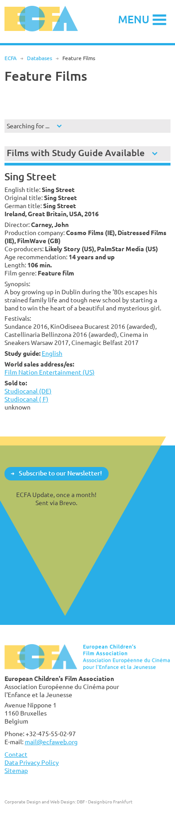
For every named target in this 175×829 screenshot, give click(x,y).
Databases (39, 58)
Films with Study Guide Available (75, 152)
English (52, 353)
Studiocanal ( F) (26, 399)
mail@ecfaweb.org (51, 742)
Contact (15, 754)
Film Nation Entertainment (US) (49, 372)
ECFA (10, 58)
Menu (133, 19)
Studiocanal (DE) (28, 391)
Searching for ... (28, 126)
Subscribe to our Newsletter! (60, 473)
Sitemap (16, 770)
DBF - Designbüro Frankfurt (104, 801)
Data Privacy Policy (31, 762)
